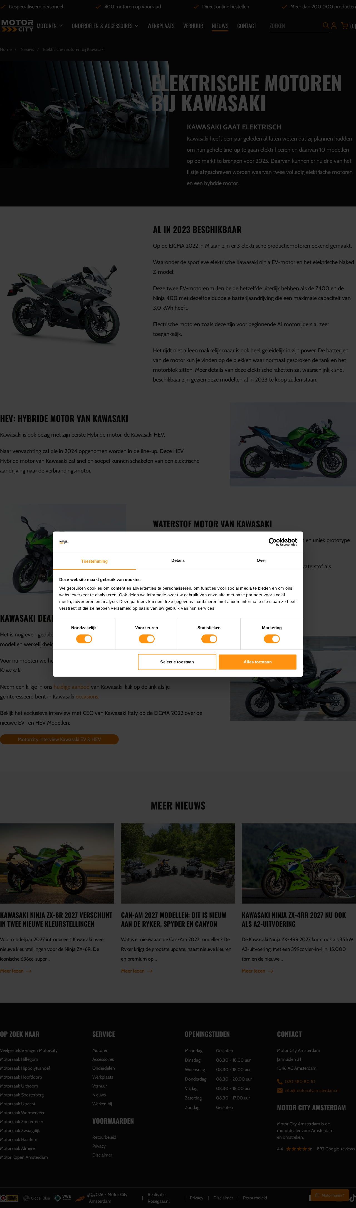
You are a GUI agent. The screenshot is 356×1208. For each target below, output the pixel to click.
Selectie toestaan (177, 662)
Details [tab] (178, 560)
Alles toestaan (257, 662)
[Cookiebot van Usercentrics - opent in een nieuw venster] (272, 542)
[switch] (147, 638)
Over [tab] (261, 560)
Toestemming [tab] (94, 561)
